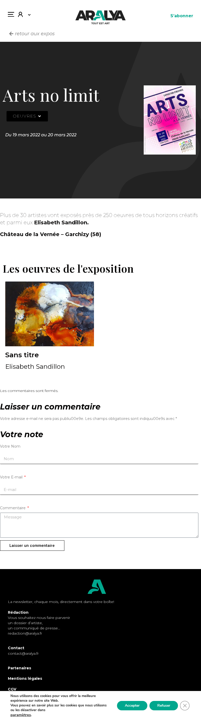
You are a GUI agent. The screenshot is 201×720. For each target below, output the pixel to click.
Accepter (132, 705)
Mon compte (22, 15)
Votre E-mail (12, 477)
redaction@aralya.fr (25, 633)
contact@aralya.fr (23, 653)
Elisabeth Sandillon (35, 367)
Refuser (163, 705)
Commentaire (13, 508)
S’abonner (181, 15)
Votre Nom (10, 446)
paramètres (20, 714)
